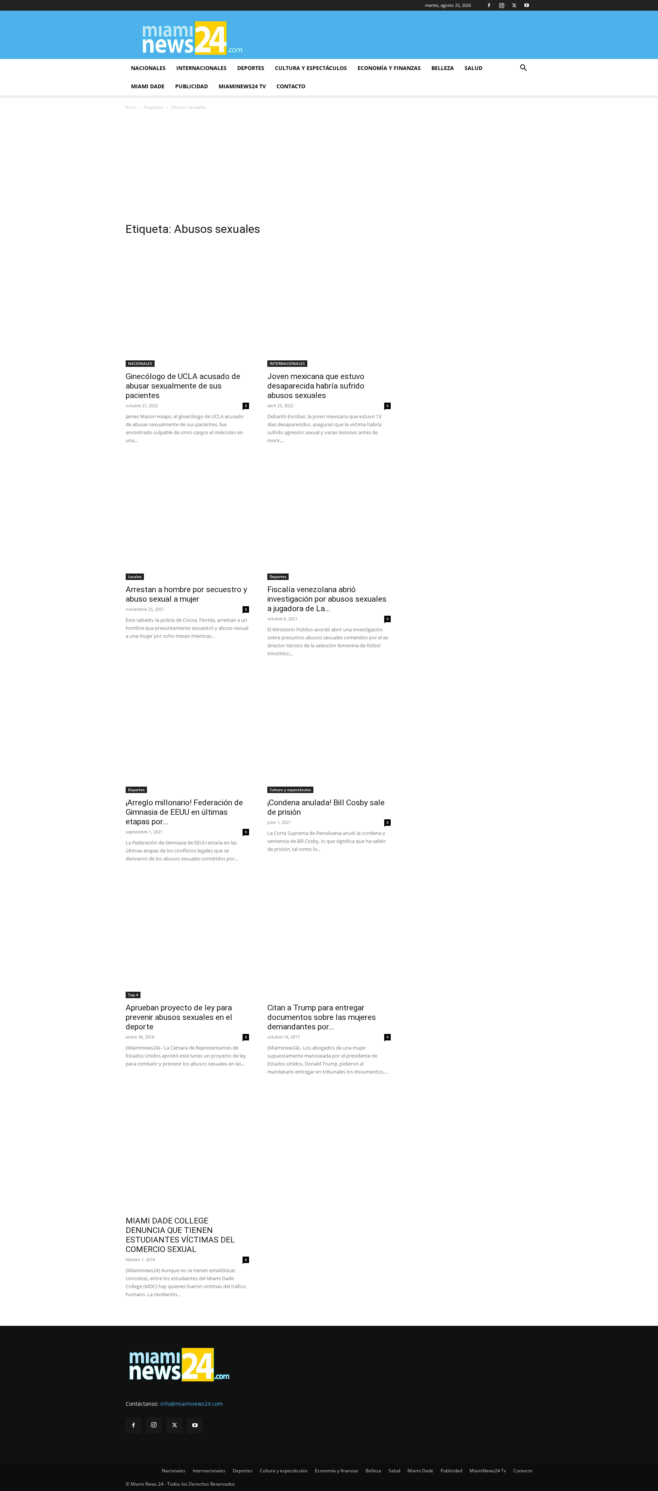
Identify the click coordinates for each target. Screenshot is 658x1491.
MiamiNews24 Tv (242, 86)
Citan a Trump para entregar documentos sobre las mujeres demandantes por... (321, 1017)
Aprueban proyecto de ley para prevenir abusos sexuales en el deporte (179, 1017)
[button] (523, 68)
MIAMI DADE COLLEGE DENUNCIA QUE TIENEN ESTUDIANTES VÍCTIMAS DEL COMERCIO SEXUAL (180, 1235)
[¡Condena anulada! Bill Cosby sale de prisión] (329, 731)
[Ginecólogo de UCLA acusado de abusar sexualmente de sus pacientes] (187, 305)
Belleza (442, 68)
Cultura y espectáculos (311, 68)
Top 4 (133, 994)
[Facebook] (489, 5)
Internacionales (201, 68)
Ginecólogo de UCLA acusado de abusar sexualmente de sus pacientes (183, 386)
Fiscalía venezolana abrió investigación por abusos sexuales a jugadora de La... (326, 599)
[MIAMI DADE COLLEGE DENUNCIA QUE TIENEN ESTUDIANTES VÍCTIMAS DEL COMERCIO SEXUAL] (187, 1149)
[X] (514, 5)
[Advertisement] (329, 168)
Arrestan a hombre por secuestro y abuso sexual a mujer (186, 594)
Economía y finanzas (389, 68)
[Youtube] (526, 5)
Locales (135, 576)
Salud (473, 68)
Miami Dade (147, 86)
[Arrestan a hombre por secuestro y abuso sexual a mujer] (187, 518)
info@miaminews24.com (191, 1403)
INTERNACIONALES (287, 363)
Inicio (131, 107)
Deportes (250, 68)
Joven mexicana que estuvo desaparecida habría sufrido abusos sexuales (315, 386)
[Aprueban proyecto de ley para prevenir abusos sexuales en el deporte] (187, 936)
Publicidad (191, 86)
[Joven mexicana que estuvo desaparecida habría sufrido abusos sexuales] (329, 305)
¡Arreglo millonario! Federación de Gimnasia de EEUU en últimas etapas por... (184, 812)
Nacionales (148, 68)
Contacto (290, 86)
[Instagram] (501, 5)
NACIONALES (140, 363)
